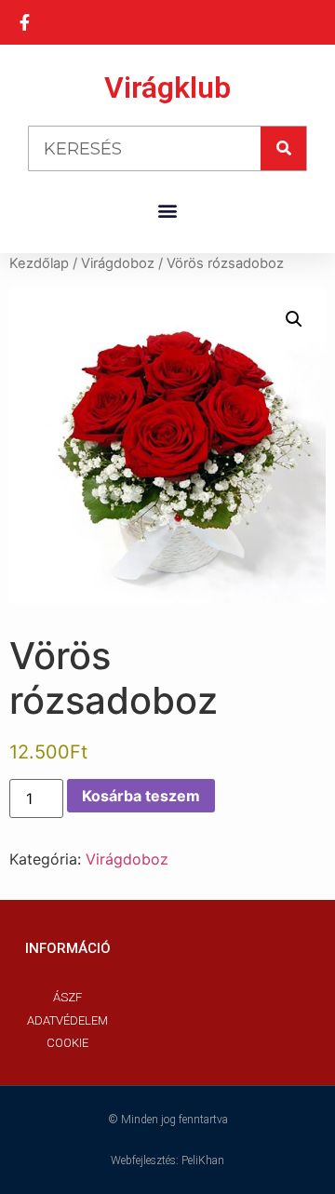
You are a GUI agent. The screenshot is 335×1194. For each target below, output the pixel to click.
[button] (168, 210)
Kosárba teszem (141, 795)
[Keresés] (283, 148)
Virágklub (167, 87)
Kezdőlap (39, 263)
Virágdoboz (117, 263)
